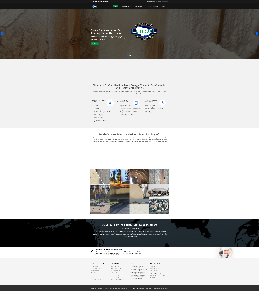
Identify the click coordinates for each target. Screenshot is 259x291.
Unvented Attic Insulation (96, 275)
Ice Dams (93, 277)
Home (134, 288)
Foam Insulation (94, 266)
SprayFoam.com (153, 266)
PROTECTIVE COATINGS (152, 6)
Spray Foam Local (154, 270)
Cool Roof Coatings (115, 277)
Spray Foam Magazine (155, 268)
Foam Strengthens (158, 172)
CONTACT (164, 6)
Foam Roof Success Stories (117, 279)
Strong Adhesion (157, 187)
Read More (94, 43)
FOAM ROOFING (138, 6)
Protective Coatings (157, 288)
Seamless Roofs (137, 187)
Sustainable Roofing (115, 272)
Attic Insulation (137, 172)
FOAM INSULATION (125, 6)
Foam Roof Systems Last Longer (99, 203)
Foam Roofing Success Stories (157, 203)
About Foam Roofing (115, 266)
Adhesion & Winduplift (115, 270)
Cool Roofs (135, 202)
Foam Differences (98, 172)
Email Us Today (153, 277)
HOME (115, 6)
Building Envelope (118, 172)
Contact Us (165, 288)
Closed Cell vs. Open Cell (96, 268)
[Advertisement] (129, 72)
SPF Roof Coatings (118, 202)
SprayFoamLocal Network (100, 288)
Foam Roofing (149, 288)
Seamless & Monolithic (116, 268)
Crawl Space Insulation (116, 188)
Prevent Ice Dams (98, 187)
